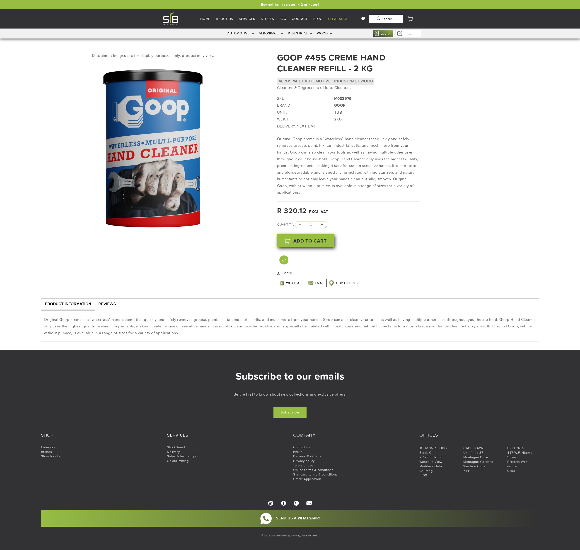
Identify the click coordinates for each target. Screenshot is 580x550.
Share (287, 273)
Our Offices (346, 283)
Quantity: (285, 224)
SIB (273, 535)
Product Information (68, 304)
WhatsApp (294, 283)
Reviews (107, 304)
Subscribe (289, 412)
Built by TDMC (310, 535)
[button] (385, 19)
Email (319, 283)
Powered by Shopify (288, 535)
